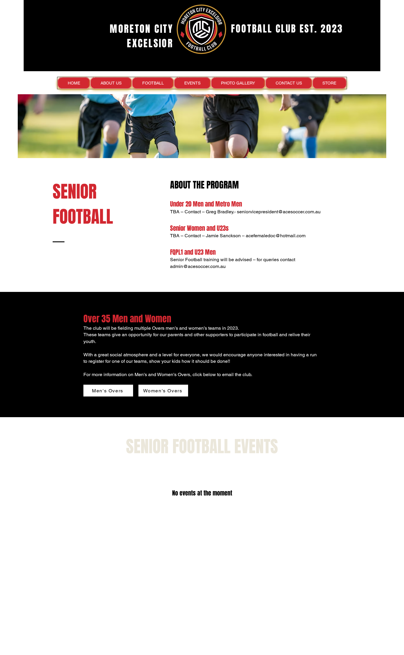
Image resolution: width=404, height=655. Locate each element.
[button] (111, 83)
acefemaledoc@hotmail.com (276, 235)
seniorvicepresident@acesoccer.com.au (279, 211)
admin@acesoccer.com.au (198, 266)
